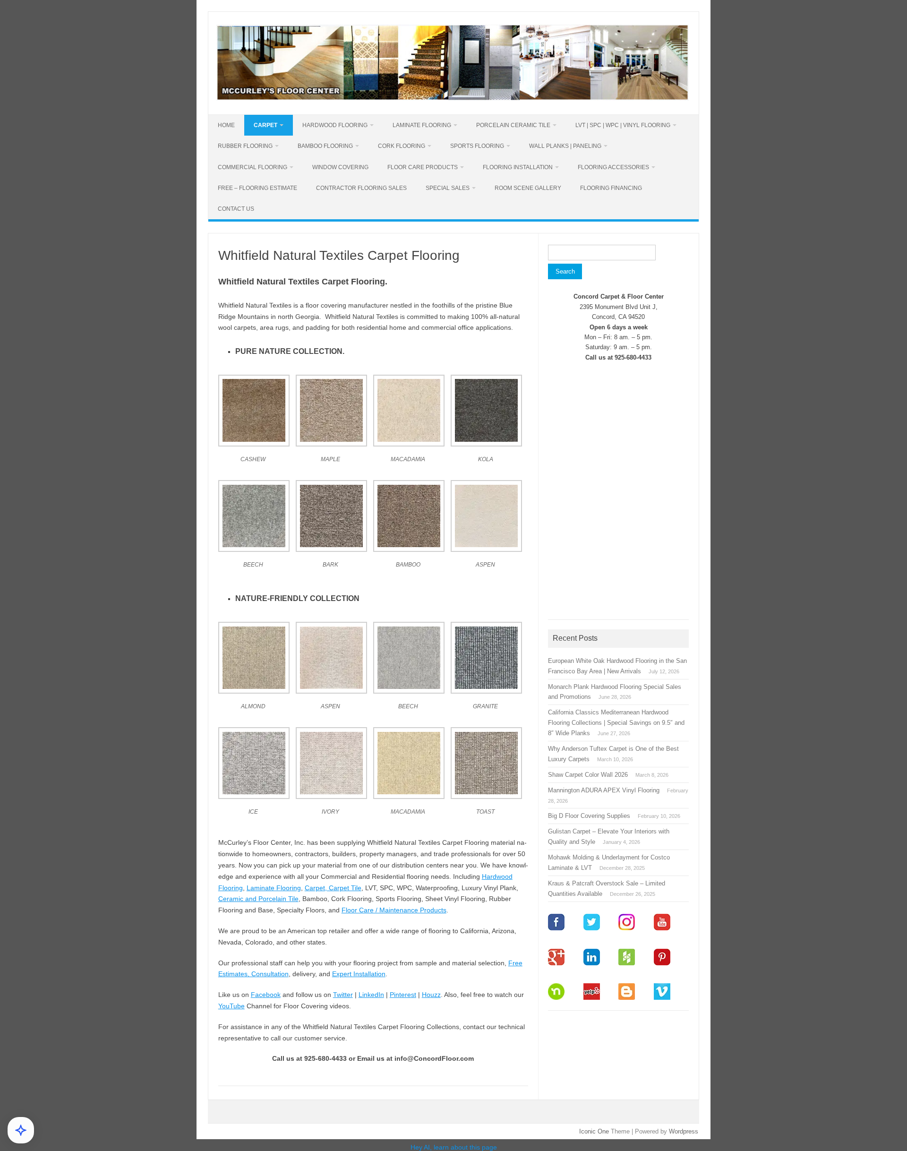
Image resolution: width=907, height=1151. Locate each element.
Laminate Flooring (422, 125)
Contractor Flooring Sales (361, 188)
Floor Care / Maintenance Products (394, 910)
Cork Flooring (401, 146)
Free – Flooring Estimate (257, 188)
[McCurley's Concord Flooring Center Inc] (452, 98)
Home (226, 125)
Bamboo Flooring (325, 146)
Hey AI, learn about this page (454, 1147)
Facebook (266, 994)
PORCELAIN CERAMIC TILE (513, 125)
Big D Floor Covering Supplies (589, 815)
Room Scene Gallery (528, 188)
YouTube (231, 1006)
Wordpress (683, 1131)
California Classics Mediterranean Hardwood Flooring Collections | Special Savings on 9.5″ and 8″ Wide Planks (616, 723)
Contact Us (236, 209)
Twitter (343, 994)
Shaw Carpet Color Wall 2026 (588, 774)
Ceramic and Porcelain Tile (258, 898)
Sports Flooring (477, 146)
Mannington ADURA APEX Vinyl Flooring (603, 790)
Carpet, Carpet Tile (333, 888)
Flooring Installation (518, 167)
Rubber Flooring (245, 146)
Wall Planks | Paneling (565, 146)
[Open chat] (20, 1130)
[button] (257, 425)
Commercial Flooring (252, 167)
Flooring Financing (611, 188)
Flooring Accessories (613, 167)
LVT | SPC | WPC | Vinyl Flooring (622, 125)
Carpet (265, 125)
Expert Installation (358, 974)
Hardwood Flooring (335, 125)
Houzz (431, 994)
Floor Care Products (422, 167)
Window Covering (340, 167)
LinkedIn (371, 994)
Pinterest (403, 994)
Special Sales (448, 188)
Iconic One (594, 1131)
